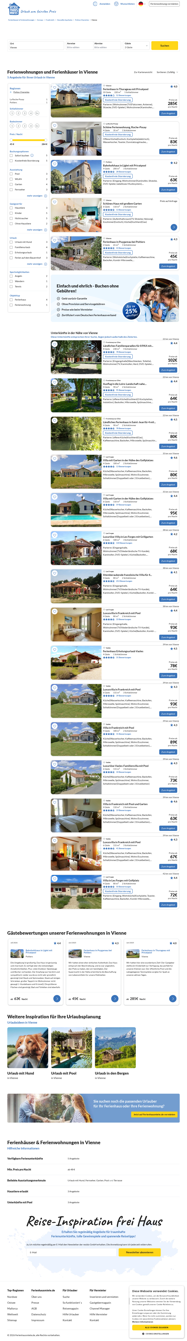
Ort (12, 43)
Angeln (31, 275)
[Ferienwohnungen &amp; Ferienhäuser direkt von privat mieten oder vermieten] (31, 11)
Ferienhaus (31, 299)
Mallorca (12, 1308)
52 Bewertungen (123, 95)
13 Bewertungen (123, 209)
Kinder (31, 213)
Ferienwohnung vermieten (164, 3)
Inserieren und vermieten (104, 1296)
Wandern (31, 281)
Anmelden (104, 3)
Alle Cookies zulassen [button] (156, 1327)
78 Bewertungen (123, 352)
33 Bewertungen (123, 619)
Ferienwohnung (31, 304)
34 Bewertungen (123, 772)
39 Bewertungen (123, 695)
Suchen (164, 45)
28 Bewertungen (123, 171)
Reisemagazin (70, 1308)
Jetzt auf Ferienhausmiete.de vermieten (154, 1114)
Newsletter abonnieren (139, 1252)
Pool (31, 173)
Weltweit (12, 1314)
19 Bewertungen (123, 810)
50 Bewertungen (123, 886)
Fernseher (31, 189)
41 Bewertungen (123, 848)
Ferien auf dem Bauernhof (31, 257)
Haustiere (31, 207)
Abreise (98, 43)
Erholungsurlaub (31, 252)
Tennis (31, 286)
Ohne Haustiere (31, 223)
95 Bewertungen (123, 390)
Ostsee (11, 1302)
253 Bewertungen (124, 581)
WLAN (31, 179)
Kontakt (67, 1320)
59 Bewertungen (123, 504)
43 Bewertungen (123, 248)
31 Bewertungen (123, 657)
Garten (31, 184)
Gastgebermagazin (100, 1302)
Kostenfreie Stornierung (31, 160)
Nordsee (12, 1296)
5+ (37, 113)
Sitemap (12, 1320)
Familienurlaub (31, 247)
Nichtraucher (31, 218)
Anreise (71, 43)
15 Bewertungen (123, 734)
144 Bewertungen (124, 543)
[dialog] (156, 1312)
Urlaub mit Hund (31, 241)
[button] (156, 1333)
